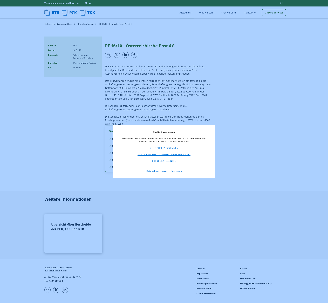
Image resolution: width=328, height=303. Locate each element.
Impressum (176, 170)
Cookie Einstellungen (164, 161)
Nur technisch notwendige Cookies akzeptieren (164, 154)
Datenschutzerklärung (157, 170)
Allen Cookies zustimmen (164, 148)
